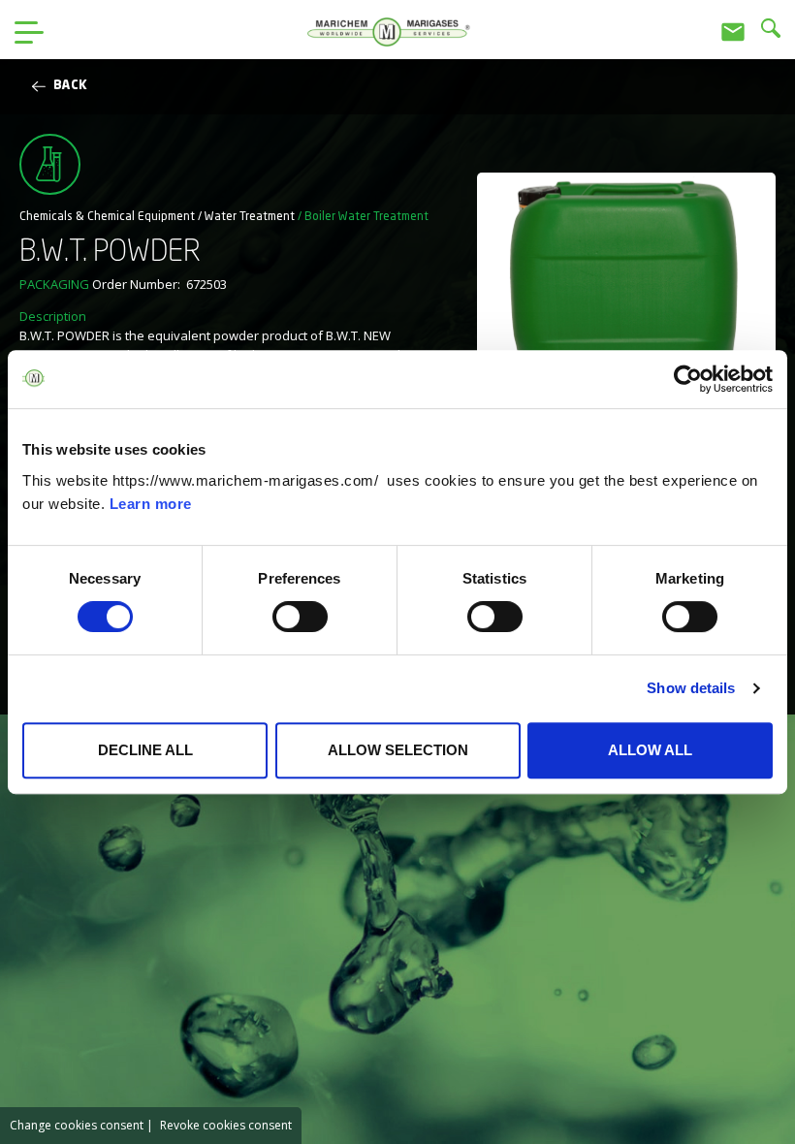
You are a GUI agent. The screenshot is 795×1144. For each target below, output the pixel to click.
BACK (70, 85)
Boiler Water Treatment (366, 217)
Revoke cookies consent (226, 1125)
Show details (691, 688)
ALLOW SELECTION (398, 750)
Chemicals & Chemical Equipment (107, 217)
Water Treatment (250, 217)
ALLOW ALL (650, 750)
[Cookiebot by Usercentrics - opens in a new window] (688, 379)
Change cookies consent (76, 1125)
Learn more (151, 503)
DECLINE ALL (145, 750)
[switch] (300, 616)
